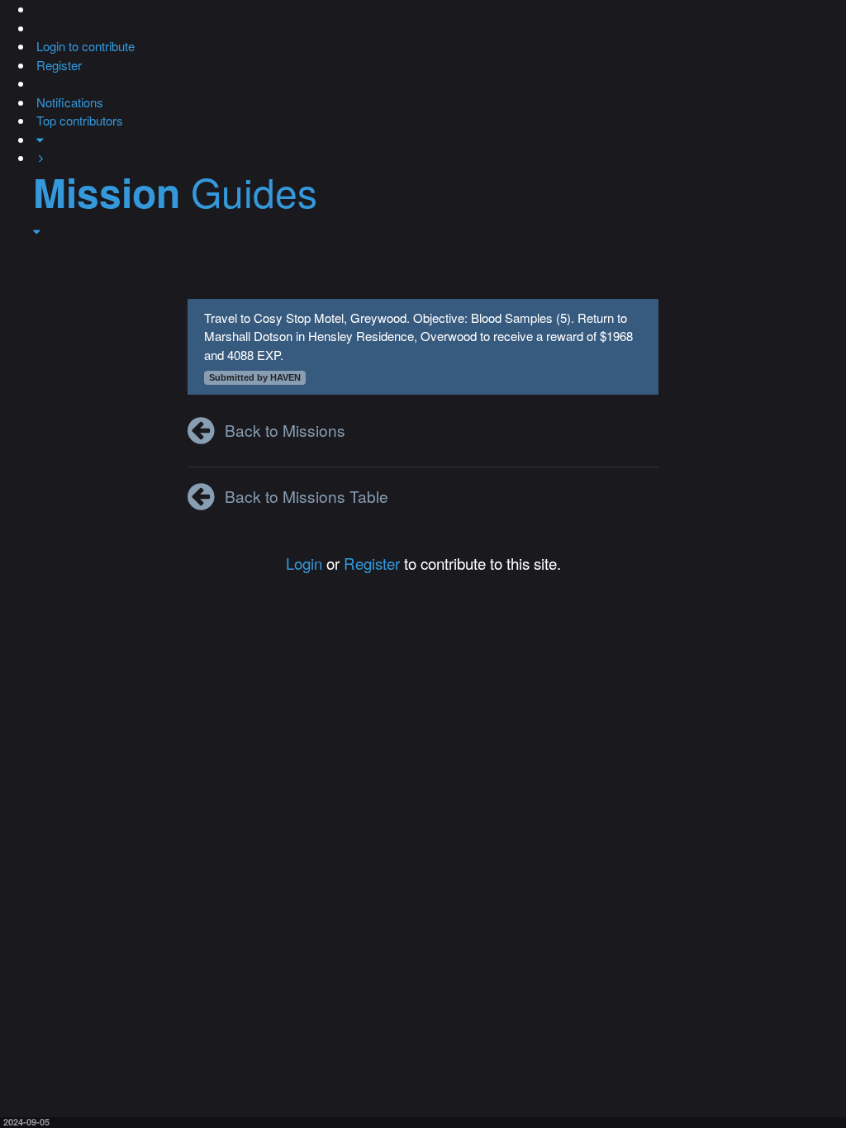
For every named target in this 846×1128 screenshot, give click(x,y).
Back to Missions (285, 430)
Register (372, 563)
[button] (34, 8)
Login (304, 563)
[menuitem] (84, 46)
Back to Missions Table (306, 496)
